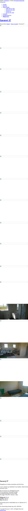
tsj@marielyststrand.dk (19, 0)
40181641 (6, 0)
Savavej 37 (5, 20)
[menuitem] (15, 4)
